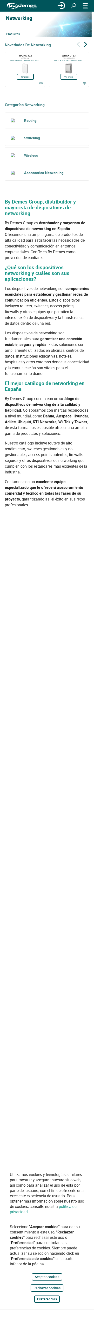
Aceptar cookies (47, 1277)
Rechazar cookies (47, 1288)
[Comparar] (41, 83)
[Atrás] (78, 43)
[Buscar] (73, 6)
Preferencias (47, 1299)
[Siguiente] (85, 43)
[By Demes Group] (21, 5)
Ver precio (25, 77)
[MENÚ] (85, 6)
